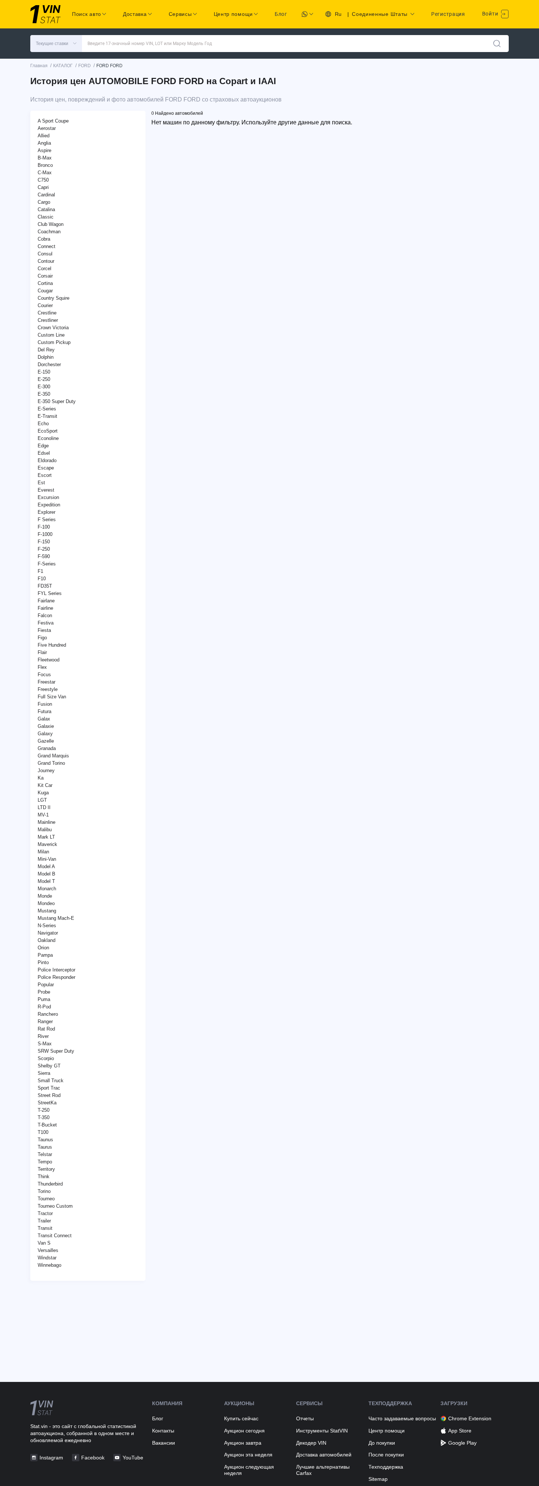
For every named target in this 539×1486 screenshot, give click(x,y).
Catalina (46, 209)
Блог (281, 14)
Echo (43, 423)
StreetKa (47, 1102)
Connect (46, 246)
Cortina (45, 283)
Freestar (46, 682)
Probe (44, 992)
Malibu (45, 829)
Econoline (48, 438)
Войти (490, 14)
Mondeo (46, 903)
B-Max (45, 158)
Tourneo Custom (55, 1206)
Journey (46, 770)
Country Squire (53, 298)
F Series (47, 519)
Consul (45, 254)
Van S (44, 1243)
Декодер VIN (311, 1443)
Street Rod (49, 1095)
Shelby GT (49, 1066)
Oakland (46, 940)
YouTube (133, 1458)
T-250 (43, 1110)
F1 (40, 571)
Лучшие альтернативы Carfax (323, 1470)
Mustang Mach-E (56, 918)
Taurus (45, 1147)
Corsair (45, 276)
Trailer (44, 1221)
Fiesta (44, 630)
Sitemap (378, 1479)
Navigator (48, 933)
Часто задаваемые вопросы (402, 1418)
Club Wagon (50, 224)
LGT (42, 800)
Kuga (43, 792)
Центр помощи (386, 1431)
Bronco (45, 165)
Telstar (45, 1154)
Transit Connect (55, 1235)
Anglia (44, 143)
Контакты (163, 1431)
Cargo (44, 202)
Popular (46, 984)
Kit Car (45, 785)
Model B (46, 874)
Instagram (51, 1458)
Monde (45, 896)
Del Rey (46, 349)
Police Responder (56, 977)
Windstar (47, 1257)
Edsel (44, 453)
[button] (56, 43)
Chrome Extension (469, 1418)
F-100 (44, 527)
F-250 (44, 549)
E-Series (47, 409)
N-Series (47, 925)
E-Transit (47, 416)
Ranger (45, 1021)
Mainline (46, 822)
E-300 (44, 386)
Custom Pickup (54, 342)
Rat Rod (46, 1029)
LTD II (44, 807)
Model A (46, 866)
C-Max (45, 172)
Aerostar (47, 128)
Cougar (45, 290)
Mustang (47, 911)
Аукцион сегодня (244, 1431)
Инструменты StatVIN (322, 1431)
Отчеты (305, 1418)
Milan (43, 851)
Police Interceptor (56, 970)
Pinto (43, 962)
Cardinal (46, 194)
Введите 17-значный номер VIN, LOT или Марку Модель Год (149, 43)
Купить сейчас (241, 1418)
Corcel (44, 268)
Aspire (44, 150)
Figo (42, 637)
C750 (43, 180)
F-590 (44, 556)
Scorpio (46, 1058)
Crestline (47, 313)
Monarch (47, 888)
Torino (44, 1191)
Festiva (46, 623)
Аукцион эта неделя (248, 1455)
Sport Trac (49, 1088)
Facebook (92, 1458)
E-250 (44, 379)
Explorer (46, 512)
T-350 (43, 1117)
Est (41, 482)
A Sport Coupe (53, 121)
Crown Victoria (53, 327)
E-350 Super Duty (57, 401)
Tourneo (46, 1198)
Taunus (45, 1139)
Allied (43, 135)
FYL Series (50, 593)
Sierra (44, 1073)
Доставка (135, 14)
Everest (46, 490)
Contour (46, 261)
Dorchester (49, 364)
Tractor (45, 1213)
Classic (46, 217)
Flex (42, 667)
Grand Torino (51, 763)
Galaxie (46, 726)
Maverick (47, 844)
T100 (43, 1132)
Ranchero (48, 1014)
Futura (44, 711)
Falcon (45, 615)
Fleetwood (48, 660)
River (43, 1036)
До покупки (381, 1443)
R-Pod (44, 1006)
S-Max (45, 1043)
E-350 (44, 394)
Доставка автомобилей (323, 1455)
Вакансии (163, 1443)
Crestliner (48, 320)
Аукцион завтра (242, 1443)
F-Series (47, 564)
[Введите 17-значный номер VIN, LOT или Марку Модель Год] (496, 43)
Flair (42, 652)
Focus (44, 674)
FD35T (45, 586)
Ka (41, 778)
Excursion (48, 497)
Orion (43, 947)
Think (43, 1176)
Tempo (45, 1162)
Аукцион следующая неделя (249, 1470)
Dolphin (46, 357)
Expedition (49, 505)
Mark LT (46, 837)
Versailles (48, 1250)
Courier (45, 305)
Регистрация (448, 14)
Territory (46, 1169)
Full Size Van (52, 696)
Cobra (44, 239)
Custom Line (51, 335)
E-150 (44, 372)
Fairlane (46, 600)
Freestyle (48, 689)
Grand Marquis (53, 756)
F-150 (44, 541)
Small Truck (50, 1080)
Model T (46, 881)
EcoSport (48, 431)
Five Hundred (52, 645)
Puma (44, 999)
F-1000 (45, 534)
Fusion (45, 704)
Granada (47, 748)
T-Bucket (47, 1125)
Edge (43, 445)
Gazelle (46, 741)
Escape (46, 468)
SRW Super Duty (56, 1051)
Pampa (45, 955)
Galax (44, 719)
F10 (42, 578)
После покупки (386, 1455)
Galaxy (45, 733)
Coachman (49, 231)
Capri (43, 187)
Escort (45, 475)
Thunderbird (50, 1184)
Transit (45, 1228)
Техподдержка (385, 1467)
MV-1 (43, 815)
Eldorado (47, 460)
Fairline (45, 608)
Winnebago (49, 1265)
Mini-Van (47, 859)
